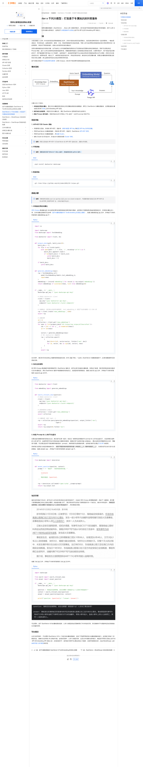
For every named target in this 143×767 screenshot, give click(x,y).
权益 (37, 3)
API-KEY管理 (84, 131)
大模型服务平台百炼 (67, 30)
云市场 (47, 3)
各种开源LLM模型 (38, 643)
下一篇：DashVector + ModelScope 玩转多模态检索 (96, 650)
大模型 (20, 3)
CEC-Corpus (36, 210)
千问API (101, 443)
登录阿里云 (29, 31)
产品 (25, 3)
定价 (42, 3)
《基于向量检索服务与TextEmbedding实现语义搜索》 (68, 212)
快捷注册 (12, 32)
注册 (132, 3)
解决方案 (31, 3)
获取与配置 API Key (68, 128)
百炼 (43, 108)
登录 (139, 3)
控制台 (127, 3)
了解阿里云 (64, 3)
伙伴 (52, 3)
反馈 (76, 659)
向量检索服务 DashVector (42, 13)
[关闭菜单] (3, 3)
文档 (118, 3)
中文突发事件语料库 (49, 61)
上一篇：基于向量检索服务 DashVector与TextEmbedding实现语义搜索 (55, 650)
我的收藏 (110, 23)
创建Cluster (60, 134)
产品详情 (101, 23)
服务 (57, 3)
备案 (122, 3)
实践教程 (53, 13)
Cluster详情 (69, 137)
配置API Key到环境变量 (84, 128)
